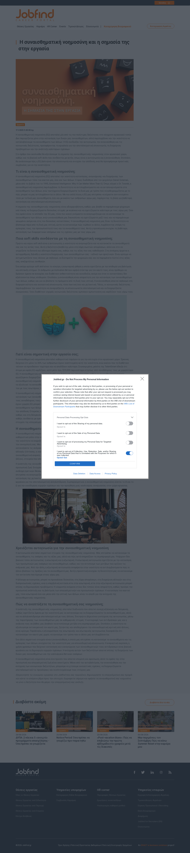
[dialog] (95, 426)
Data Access (95, 473)
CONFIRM (75, 464)
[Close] (143, 379)
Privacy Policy (111, 473)
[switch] (129, 423)
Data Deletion (79, 473)
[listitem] (95, 417)
